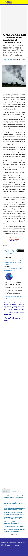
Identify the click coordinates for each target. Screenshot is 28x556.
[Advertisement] (14, 20)
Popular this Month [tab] (15, 491)
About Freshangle (5, 541)
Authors (20, 541)
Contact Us (14, 541)
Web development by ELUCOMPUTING (10, 545)
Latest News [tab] (5, 491)
